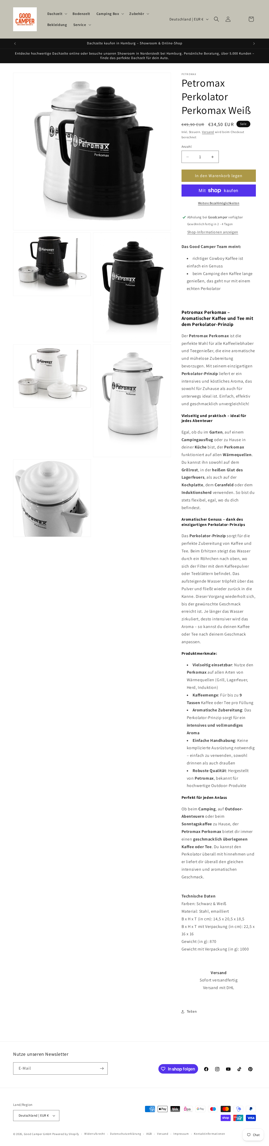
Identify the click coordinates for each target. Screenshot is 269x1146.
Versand (208, 132)
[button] (57, 13)
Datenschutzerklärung (125, 1134)
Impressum (181, 1134)
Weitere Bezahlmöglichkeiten (219, 203)
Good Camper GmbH (37, 1134)
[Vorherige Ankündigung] (15, 44)
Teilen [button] (192, 1011)
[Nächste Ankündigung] (254, 44)
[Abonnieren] (101, 1068)
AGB (149, 1134)
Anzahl (187, 146)
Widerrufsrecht (94, 1134)
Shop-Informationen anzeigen (212, 232)
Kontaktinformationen (209, 1134)
